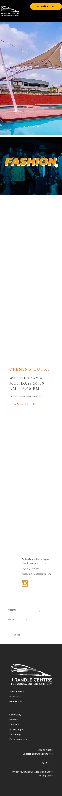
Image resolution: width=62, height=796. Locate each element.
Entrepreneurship (18, 739)
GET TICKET (46, 6)
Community (15, 714)
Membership (15, 701)
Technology (15, 734)
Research (13, 719)
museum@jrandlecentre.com (36, 574)
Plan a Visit (22, 404)
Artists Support (17, 729)
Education (14, 724)
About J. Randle (17, 691)
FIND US (45, 763)
